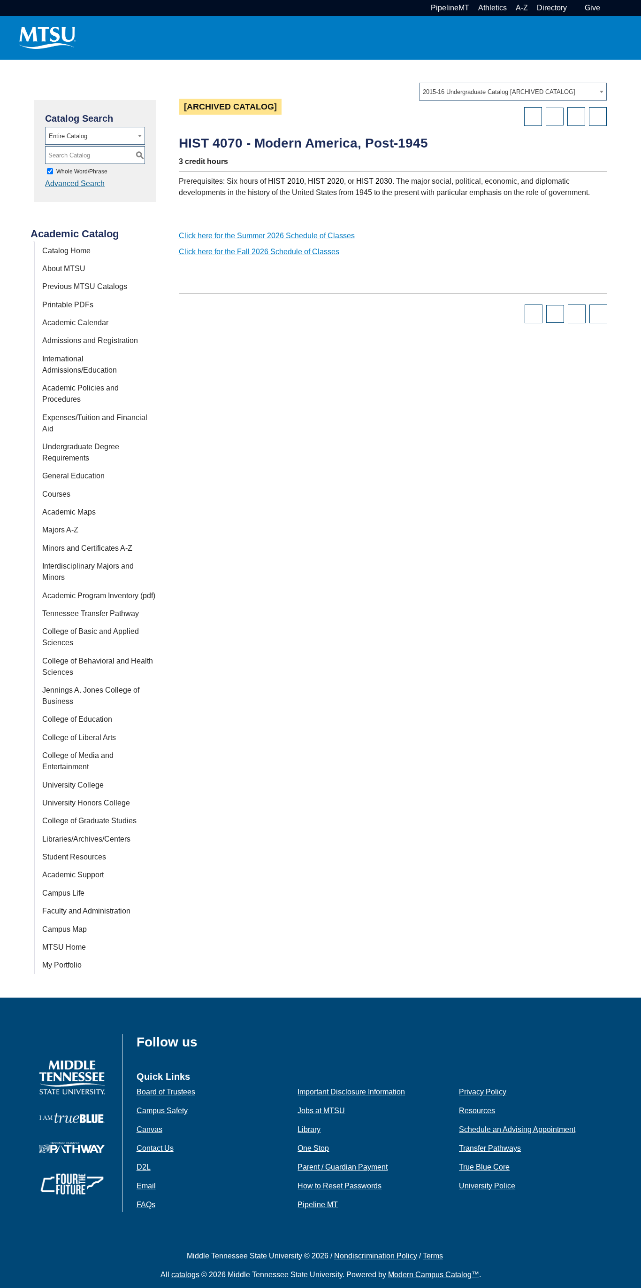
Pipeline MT (318, 1205)
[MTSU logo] (72, 1077)
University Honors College (86, 803)
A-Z (522, 8)
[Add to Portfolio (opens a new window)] (533, 116)
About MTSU (63, 269)
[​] (204, 1045)
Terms (433, 1256)
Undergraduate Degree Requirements (80, 452)
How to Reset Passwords (340, 1186)
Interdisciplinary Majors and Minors (88, 571)
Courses (56, 494)
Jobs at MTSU (321, 1111)
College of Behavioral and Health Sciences (97, 666)
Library (309, 1129)
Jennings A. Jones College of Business (90, 695)
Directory (552, 8)
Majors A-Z (60, 530)
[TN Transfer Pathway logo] (72, 1147)
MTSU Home (64, 947)
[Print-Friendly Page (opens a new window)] (576, 116)
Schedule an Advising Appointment (517, 1129)
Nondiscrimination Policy (375, 1256)
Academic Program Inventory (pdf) (98, 596)
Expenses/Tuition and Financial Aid (94, 423)
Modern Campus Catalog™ (433, 1275)
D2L (144, 1167)
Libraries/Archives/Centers (86, 839)
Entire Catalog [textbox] (68, 136)
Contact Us (155, 1148)
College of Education (77, 719)
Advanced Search (75, 183)
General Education (73, 476)
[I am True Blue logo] (72, 1118)
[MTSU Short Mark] (47, 37)
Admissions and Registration (90, 340)
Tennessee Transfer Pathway (90, 613)
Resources (477, 1111)
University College (73, 785)
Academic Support (73, 875)
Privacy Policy (482, 1092)
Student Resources (74, 857)
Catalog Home (66, 251)
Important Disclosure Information (351, 1092)
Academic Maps (69, 512)
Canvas (149, 1129)
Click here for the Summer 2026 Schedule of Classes (267, 236)
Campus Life (63, 893)
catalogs (185, 1275)
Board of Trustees (166, 1092)
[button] (608, 8)
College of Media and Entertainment (78, 761)
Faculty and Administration (86, 911)
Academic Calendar (75, 323)
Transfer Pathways (490, 1148)
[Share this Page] (555, 116)
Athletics (492, 8)
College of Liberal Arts (79, 738)
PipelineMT (450, 8)
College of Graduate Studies (89, 821)
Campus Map (64, 929)
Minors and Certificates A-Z (87, 548)
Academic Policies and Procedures (80, 393)
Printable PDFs (67, 305)
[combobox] (513, 92)
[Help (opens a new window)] (598, 116)
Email (146, 1186)
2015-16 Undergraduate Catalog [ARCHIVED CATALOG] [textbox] (499, 91)
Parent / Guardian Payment (343, 1167)
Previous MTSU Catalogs (84, 286)
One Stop (313, 1148)
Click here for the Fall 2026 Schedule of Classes (259, 252)
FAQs (146, 1205)
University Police (487, 1186)
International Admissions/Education (79, 364)
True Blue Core (484, 1167)
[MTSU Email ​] (574, 8)
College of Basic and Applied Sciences (90, 637)
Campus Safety (162, 1111)
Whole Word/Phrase (81, 171)
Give (592, 8)
